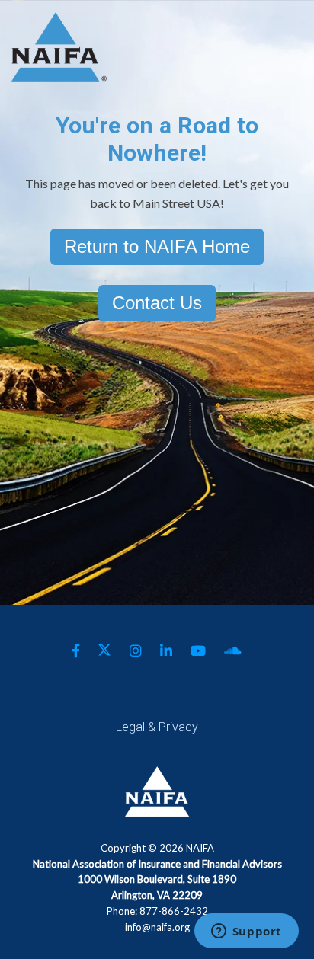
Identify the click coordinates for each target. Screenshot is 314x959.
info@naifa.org (157, 927)
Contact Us (157, 302)
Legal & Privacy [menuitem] (157, 727)
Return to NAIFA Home (157, 246)
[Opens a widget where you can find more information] (246, 932)
